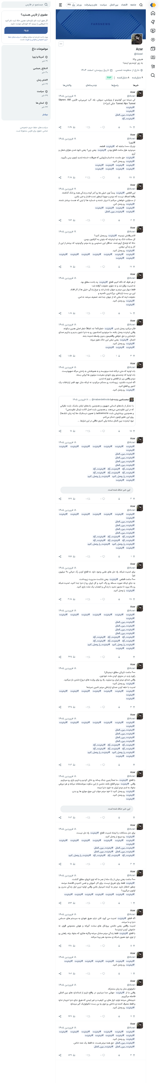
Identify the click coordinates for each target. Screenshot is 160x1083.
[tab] (136, 85)
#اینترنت (130, 107)
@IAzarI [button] (131, 96)
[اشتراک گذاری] (60, 127)
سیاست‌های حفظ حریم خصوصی (34, 127)
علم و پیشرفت (90, 5)
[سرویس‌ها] (60, 5)
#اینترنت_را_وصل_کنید (123, 476)
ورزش (79, 5)
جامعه (133, 5)
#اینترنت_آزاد (128, 118)
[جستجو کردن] (141, 5)
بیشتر (45, 114)
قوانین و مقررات (30, 39)
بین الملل (114, 5)
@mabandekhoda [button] (101, 399)
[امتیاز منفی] (118, 127)
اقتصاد (124, 5)
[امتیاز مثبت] (133, 657)
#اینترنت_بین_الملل (125, 115)
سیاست (103, 5)
